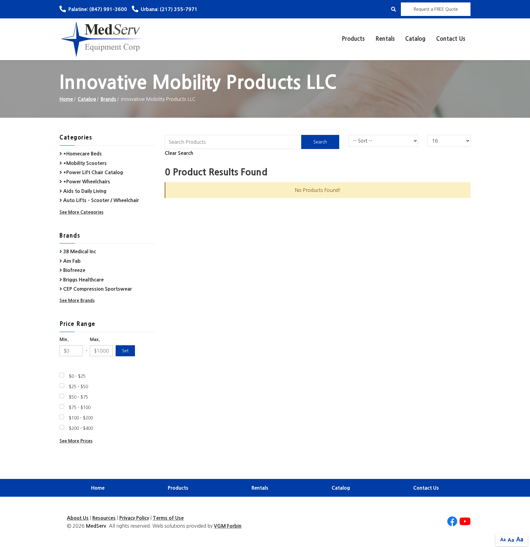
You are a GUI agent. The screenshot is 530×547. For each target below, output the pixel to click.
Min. (64, 339)
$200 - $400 (81, 428)
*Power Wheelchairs (86, 181)
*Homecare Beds (82, 153)
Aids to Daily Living (84, 191)
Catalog (415, 39)
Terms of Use (168, 517)
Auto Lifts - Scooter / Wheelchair (100, 200)
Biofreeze (73, 270)
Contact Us (450, 39)
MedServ (96, 525)
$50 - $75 (78, 397)
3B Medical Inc (79, 251)
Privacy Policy (134, 517)
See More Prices (76, 441)
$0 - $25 (77, 376)
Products (353, 39)
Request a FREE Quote (435, 9)
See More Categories (81, 212)
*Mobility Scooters (84, 163)
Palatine (97, 9)
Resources (104, 517)
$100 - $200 (81, 418)
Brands (108, 99)
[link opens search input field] (393, 9)
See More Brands (77, 300)
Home (66, 99)
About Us (78, 517)
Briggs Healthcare (83, 279)
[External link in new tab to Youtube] (464, 521)
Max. (95, 339)
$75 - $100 (79, 407)
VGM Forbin (227, 525)
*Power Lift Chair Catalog (92, 172)
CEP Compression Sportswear (97, 288)
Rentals (385, 39)
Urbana (169, 9)
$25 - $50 (78, 386)
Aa (503, 539)
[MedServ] (102, 38)
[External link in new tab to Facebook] (452, 521)
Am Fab (71, 260)
